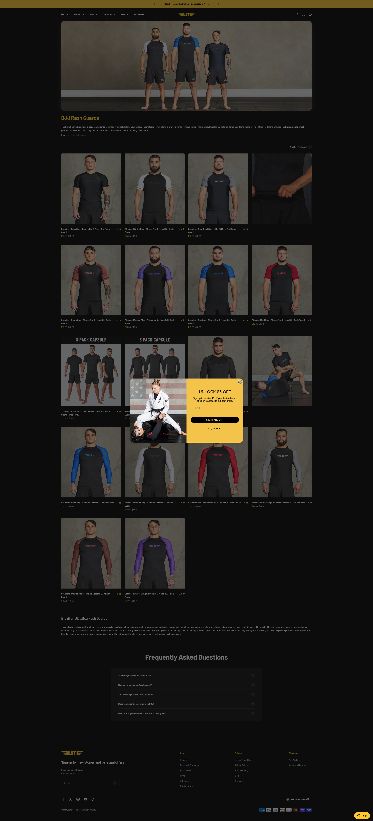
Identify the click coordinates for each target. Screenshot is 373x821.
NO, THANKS (215, 429)
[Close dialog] (240, 381)
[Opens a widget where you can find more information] (362, 816)
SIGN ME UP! (215, 420)
